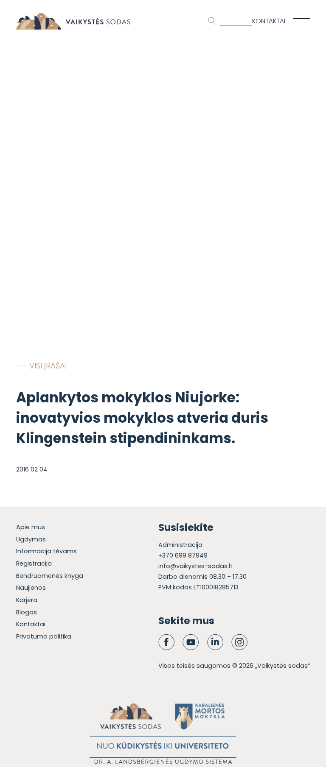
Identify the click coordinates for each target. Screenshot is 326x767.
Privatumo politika (43, 636)
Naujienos (31, 587)
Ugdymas (31, 539)
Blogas (26, 612)
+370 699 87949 (183, 555)
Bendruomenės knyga (49, 576)
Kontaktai (268, 21)
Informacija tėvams (46, 551)
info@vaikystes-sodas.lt (195, 566)
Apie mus (30, 527)
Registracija (34, 563)
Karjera (26, 600)
